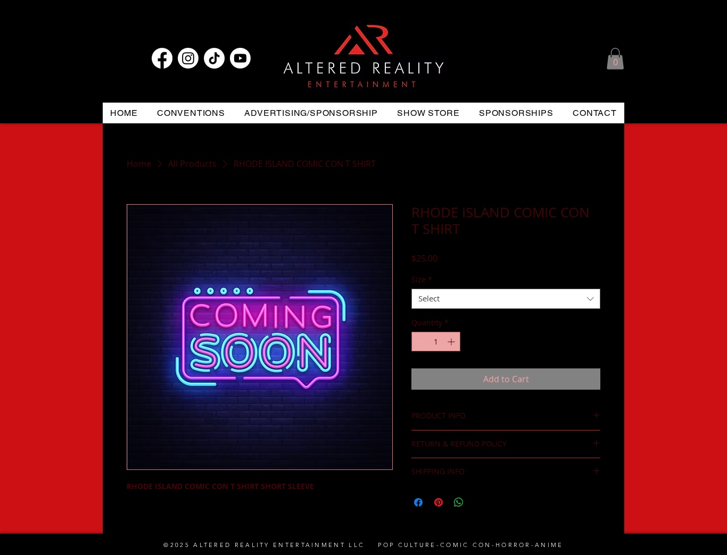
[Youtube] (240, 58)
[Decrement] (419, 341)
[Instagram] (188, 58)
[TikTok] (214, 58)
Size (421, 279)
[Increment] (452, 341)
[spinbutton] (435, 341)
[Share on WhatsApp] (458, 502)
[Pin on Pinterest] (438, 502)
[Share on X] (479, 502)
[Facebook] (162, 58)
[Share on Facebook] (418, 502)
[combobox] (505, 299)
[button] (615, 59)
